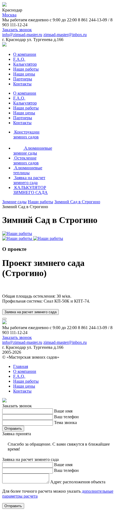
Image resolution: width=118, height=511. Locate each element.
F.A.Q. (19, 59)
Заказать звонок (17, 29)
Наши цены (24, 74)
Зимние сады (14, 201)
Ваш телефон (66, 416)
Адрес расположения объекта (77, 482)
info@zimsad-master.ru (22, 34)
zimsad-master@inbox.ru (65, 34)
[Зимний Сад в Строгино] (17, 233)
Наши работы (26, 69)
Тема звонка (65, 422)
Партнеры (22, 79)
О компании (24, 54)
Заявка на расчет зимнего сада (30, 312)
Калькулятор (25, 64)
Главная (20, 366)
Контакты (22, 84)
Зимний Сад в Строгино (77, 201)
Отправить (13, 428)
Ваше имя (63, 411)
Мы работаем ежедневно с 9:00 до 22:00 (39, 20)
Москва (9, 15)
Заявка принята (16, 433)
